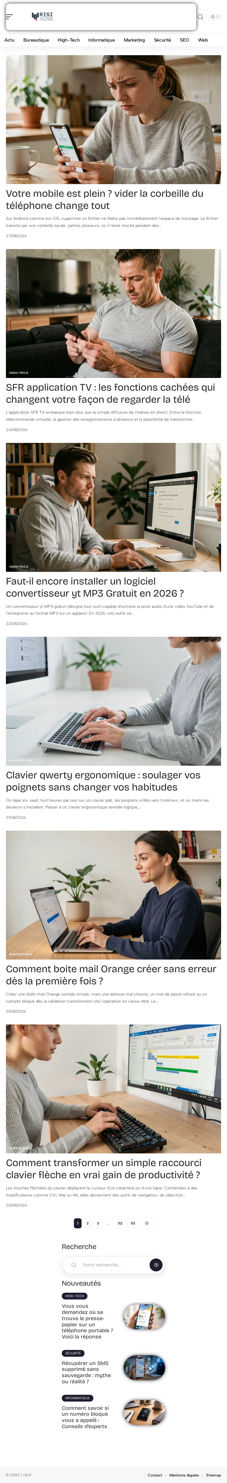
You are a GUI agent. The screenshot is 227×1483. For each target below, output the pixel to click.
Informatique (77, 1398)
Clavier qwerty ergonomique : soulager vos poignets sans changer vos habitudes (103, 781)
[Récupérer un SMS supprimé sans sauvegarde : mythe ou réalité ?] (144, 1367)
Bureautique (21, 760)
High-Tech (18, 179)
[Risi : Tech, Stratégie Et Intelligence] (42, 17)
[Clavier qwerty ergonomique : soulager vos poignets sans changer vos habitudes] (113, 701)
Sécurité (73, 1353)
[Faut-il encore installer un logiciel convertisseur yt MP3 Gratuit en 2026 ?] (113, 507)
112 (120, 1223)
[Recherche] (200, 17)
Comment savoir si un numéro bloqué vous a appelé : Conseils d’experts (85, 1417)
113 (133, 1223)
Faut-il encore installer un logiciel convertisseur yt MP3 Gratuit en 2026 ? (95, 587)
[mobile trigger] (11, 17)
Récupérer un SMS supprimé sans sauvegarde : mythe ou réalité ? (86, 1372)
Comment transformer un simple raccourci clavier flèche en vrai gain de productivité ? (104, 1169)
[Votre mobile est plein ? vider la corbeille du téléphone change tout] (113, 119)
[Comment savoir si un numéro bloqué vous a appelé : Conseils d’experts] (144, 1412)
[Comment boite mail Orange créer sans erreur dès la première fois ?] (113, 895)
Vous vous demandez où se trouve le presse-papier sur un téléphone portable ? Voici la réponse (87, 1321)
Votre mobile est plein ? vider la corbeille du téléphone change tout (104, 199)
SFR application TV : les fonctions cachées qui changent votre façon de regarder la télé (110, 393)
